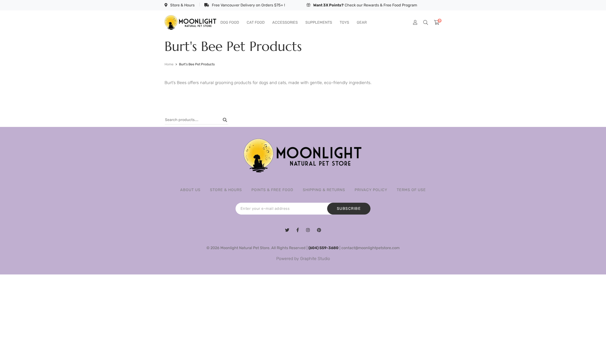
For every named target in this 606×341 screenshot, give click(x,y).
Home (169, 64)
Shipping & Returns (324, 190)
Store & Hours (182, 5)
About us (190, 190)
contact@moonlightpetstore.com (370, 248)
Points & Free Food (272, 190)
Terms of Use (411, 190)
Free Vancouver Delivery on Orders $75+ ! (248, 5)
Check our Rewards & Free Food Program (365, 5)
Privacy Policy (371, 190)
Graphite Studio (315, 258)
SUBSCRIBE (349, 208)
